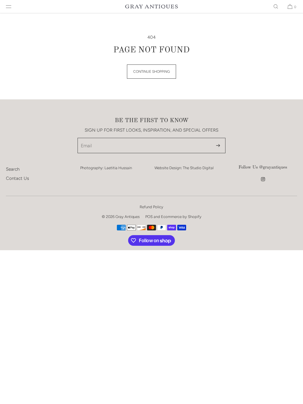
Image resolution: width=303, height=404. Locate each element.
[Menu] (13, 6)
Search (13, 169)
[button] (276, 6)
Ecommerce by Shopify (181, 216)
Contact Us (17, 178)
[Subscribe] (218, 145)
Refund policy (151, 207)
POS (149, 216)
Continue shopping (151, 72)
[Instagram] (263, 182)
